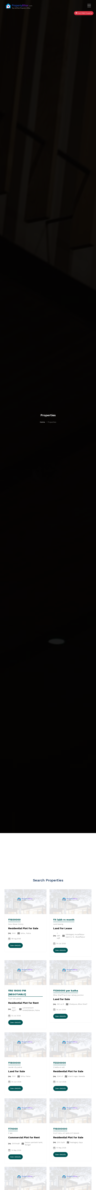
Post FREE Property (84, 13)
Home (42, 422)
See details (15, 945)
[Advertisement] (48, 851)
